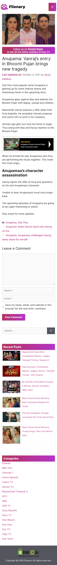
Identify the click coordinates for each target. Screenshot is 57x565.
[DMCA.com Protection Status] (28, 556)
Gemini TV (8, 486)
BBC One (7, 468)
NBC (4, 501)
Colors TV (7, 482)
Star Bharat (8, 519)
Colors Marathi (10, 477)
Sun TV (6, 529)
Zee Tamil (7, 538)
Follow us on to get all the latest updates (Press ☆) (28, 50)
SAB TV (6, 505)
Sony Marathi (9, 510)
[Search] (51, 330)
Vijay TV (6, 534)
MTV (4, 496)
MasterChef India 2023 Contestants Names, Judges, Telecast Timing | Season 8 (36, 356)
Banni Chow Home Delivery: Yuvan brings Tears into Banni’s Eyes (37, 431)
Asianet (6, 463)
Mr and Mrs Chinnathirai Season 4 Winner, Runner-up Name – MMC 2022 (38, 386)
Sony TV (6, 515)
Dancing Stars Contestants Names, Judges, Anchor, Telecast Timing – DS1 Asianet (38, 371)
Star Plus (23, 222)
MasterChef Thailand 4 (15, 491)
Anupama (11, 222)
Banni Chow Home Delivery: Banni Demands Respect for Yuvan (36, 402)
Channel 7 (7, 472)
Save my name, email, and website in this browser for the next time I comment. (28, 307)
